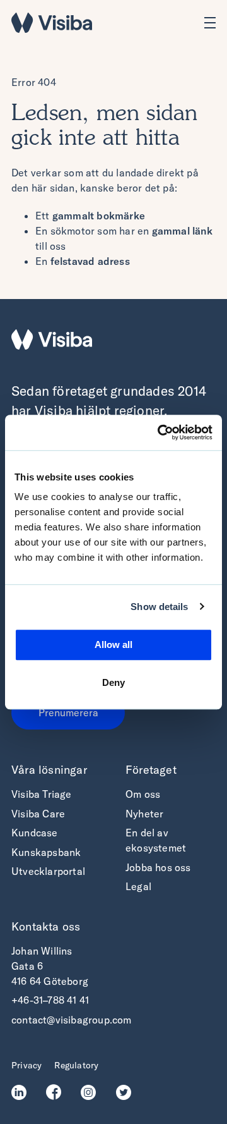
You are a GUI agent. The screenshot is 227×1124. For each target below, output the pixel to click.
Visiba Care (38, 813)
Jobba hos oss (158, 867)
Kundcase (34, 832)
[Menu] (210, 22)
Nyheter (144, 813)
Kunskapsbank (46, 852)
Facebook (57, 1092)
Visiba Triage (41, 794)
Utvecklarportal (48, 871)
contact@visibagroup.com (71, 1019)
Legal (138, 886)
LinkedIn (22, 1092)
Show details (159, 606)
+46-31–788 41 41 (50, 1000)
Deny (113, 682)
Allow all (113, 644)
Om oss (142, 794)
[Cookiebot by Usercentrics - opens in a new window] (160, 432)
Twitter (127, 1092)
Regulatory (76, 1065)
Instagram (92, 1092)
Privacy (26, 1065)
